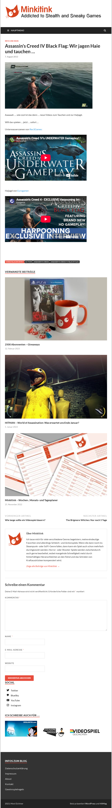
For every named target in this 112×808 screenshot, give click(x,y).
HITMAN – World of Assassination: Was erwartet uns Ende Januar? (42, 422)
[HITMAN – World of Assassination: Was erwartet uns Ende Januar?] (56, 419)
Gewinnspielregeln (14, 789)
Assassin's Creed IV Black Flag (65, 262)
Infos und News (12, 41)
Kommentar (12, 597)
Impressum (10, 773)
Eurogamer (22, 190)
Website (9, 663)
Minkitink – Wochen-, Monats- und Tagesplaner (31, 500)
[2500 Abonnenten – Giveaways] (56, 341)
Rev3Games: (36, 129)
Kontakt (9, 784)
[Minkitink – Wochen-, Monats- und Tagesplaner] (56, 496)
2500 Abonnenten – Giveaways (22, 344)
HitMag (103, 803)
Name (9, 636)
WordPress (90, 803)
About (8, 778)
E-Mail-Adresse (14, 650)
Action (28, 262)
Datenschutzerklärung (16, 768)
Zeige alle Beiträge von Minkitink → (43, 566)
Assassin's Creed (41, 262)
